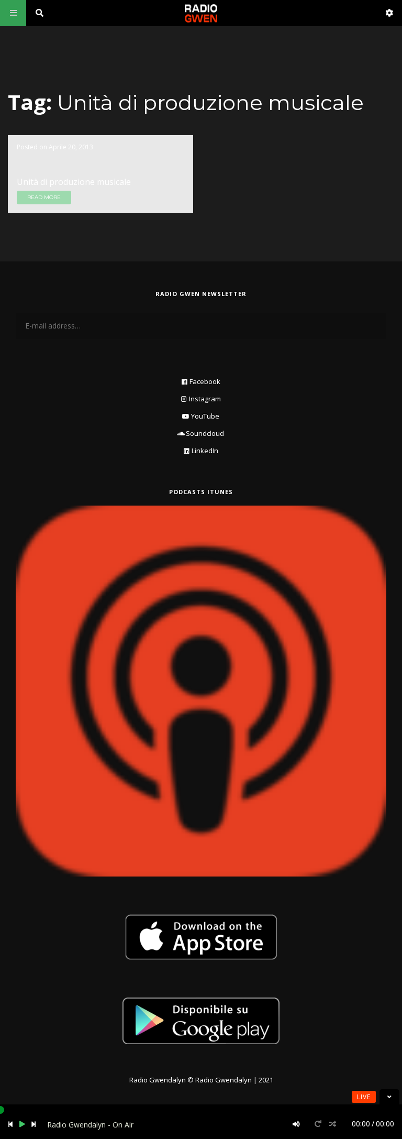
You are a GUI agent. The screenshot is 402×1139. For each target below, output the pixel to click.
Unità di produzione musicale (74, 182)
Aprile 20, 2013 (71, 147)
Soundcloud (205, 433)
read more (44, 197)
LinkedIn (205, 450)
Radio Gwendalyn (157, 1080)
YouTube (205, 416)
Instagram (205, 398)
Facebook (204, 381)
